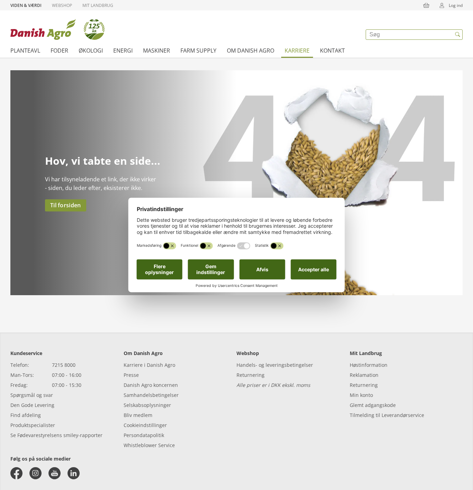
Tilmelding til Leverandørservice (387, 415)
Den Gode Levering (32, 405)
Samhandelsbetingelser (151, 395)
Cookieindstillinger (145, 425)
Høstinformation (368, 365)
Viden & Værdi (26, 5)
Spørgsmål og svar (31, 395)
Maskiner (156, 50)
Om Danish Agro (250, 50)
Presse (131, 375)
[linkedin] (74, 473)
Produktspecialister (32, 425)
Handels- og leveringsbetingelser (275, 365)
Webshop (62, 5)
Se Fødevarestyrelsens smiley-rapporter (56, 435)
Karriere (297, 50)
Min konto (361, 395)
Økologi (91, 50)
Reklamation (364, 375)
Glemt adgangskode (373, 405)
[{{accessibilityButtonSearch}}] (457, 34)
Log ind (456, 5)
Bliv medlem (138, 415)
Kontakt (332, 50)
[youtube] (54, 473)
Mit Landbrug (97, 5)
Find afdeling (25, 415)
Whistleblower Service (149, 445)
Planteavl (25, 50)
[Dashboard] (57, 29)
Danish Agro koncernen (151, 385)
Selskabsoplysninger (147, 405)
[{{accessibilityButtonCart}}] (426, 5)
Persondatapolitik (144, 435)
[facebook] (16, 473)
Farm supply (198, 50)
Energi (123, 50)
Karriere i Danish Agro (149, 365)
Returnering (251, 375)
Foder (59, 50)
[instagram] (35, 473)
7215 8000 (63, 365)
